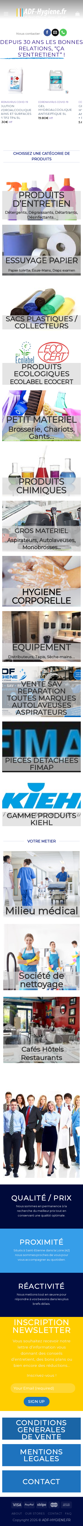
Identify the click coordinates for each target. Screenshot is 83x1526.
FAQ (68, 1513)
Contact (55, 1513)
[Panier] (77, 14)
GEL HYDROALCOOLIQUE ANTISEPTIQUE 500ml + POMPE (20, 111)
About (17, 1513)
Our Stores (35, 1513)
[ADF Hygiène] (41, 13)
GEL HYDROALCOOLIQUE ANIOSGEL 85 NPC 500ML (60, 111)
